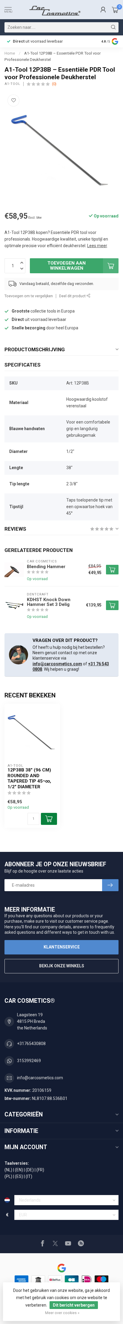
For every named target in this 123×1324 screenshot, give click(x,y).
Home (9, 53)
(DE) (30, 1169)
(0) (54, 84)
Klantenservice (62, 947)
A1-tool (12, 83)
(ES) (19, 1176)
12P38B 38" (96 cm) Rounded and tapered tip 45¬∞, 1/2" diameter (29, 778)
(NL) (8, 1169)
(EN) (19, 1169)
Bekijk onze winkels (61, 965)
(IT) (29, 1176)
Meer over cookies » (62, 1313)
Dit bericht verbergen (74, 1305)
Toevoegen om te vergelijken (28, 296)
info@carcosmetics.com (57, 663)
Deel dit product (73, 296)
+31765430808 (31, 1043)
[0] (115, 10)
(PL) (8, 1176)
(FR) (40, 1169)
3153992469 (29, 1060)
